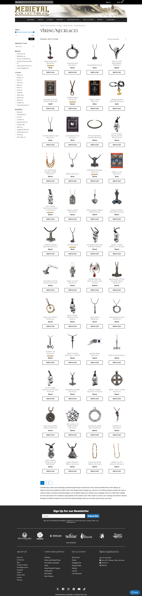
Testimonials (48, 571)
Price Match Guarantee (51, 563)
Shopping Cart (76, 563)
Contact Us (104, 563)
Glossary (19, 580)
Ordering (47, 557)
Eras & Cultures (50, 25)
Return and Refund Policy (52, 560)
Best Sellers (48, 573)
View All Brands (71, 542)
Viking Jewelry (68, 25)
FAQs (46, 565)
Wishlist (74, 568)
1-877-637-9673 (106, 558)
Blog (18, 562)
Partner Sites (21, 575)
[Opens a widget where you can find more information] (134, 592)
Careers (19, 577)
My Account (76, 557)
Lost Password (76, 573)
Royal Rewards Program (52, 568)
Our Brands (20, 560)
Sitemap (104, 565)
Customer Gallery (22, 565)
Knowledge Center (22, 567)
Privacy (19, 572)
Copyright (20, 570)
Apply (31, 39)
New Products (48, 576)
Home (42, 25)
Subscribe (93, 516)
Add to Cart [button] (50, 72)
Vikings (59, 25)
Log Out (74, 571)
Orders (74, 560)
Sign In (108, 2)
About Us (20, 557)
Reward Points (76, 565)
